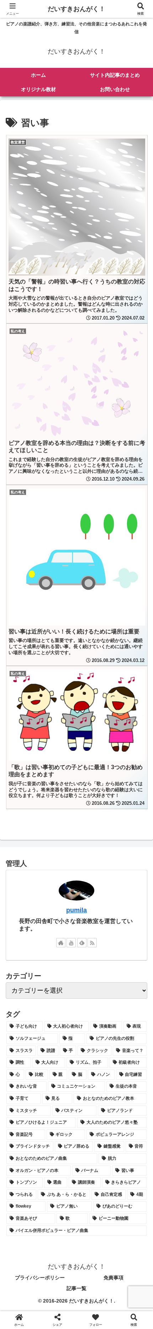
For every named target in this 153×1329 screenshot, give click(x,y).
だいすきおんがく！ (76, 8)
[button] (138, 1059)
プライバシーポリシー (40, 1277)
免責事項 (113, 1277)
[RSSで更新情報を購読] (92, 942)
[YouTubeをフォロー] (71, 942)
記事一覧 (76, 1288)
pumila (76, 910)
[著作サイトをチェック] (60, 942)
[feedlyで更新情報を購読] (81, 942)
